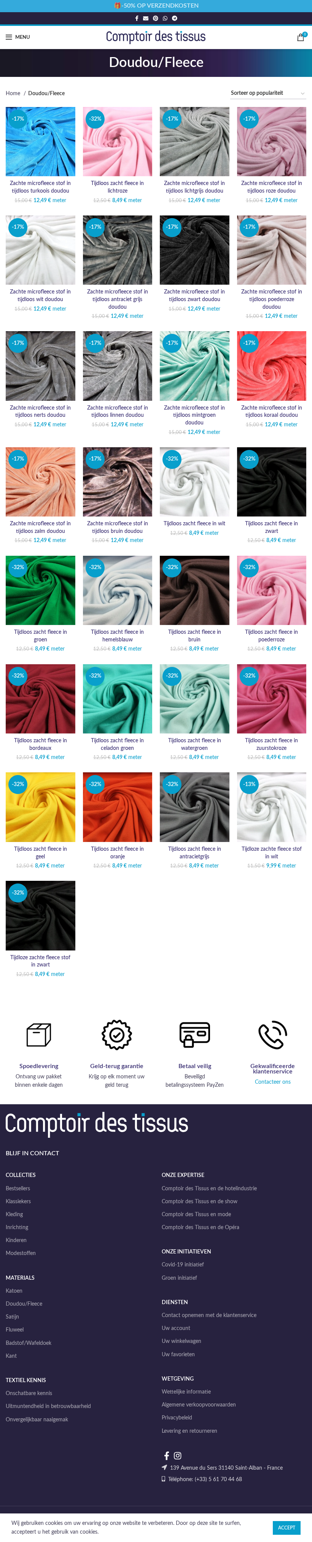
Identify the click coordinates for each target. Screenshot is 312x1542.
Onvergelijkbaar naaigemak (37, 1419)
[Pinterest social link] (156, 18)
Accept (286, 1528)
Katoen (14, 1291)
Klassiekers (18, 1201)
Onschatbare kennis (29, 1393)
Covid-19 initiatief (183, 1265)
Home (14, 93)
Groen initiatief (179, 1278)
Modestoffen (21, 1253)
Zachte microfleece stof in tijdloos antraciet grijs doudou (117, 299)
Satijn (12, 1317)
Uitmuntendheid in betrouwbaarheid (48, 1406)
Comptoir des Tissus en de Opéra (200, 1227)
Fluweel (15, 1330)
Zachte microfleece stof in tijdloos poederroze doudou (271, 299)
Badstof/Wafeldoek (28, 1343)
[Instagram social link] (177, 1455)
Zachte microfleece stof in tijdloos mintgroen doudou (194, 415)
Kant (11, 1356)
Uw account (176, 1328)
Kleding (14, 1214)
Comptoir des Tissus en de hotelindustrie (209, 1188)
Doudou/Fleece (24, 1304)
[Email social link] (146, 18)
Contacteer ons (273, 1082)
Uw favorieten (178, 1354)
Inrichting (17, 1227)
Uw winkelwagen (181, 1341)
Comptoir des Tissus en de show (199, 1201)
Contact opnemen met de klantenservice (209, 1315)
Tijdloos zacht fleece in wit (194, 523)
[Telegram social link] (175, 18)
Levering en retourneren (189, 1431)
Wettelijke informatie (186, 1392)
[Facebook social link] (137, 18)
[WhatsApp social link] (165, 18)
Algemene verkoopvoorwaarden (199, 1405)
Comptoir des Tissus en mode (196, 1214)
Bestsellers (18, 1188)
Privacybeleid (177, 1418)
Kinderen (16, 1240)
